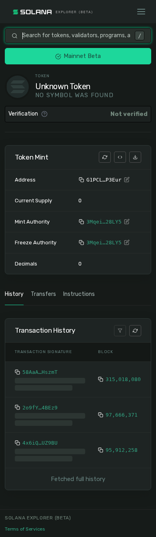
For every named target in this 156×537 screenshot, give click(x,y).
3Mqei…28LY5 (104, 222)
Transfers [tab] (43, 294)
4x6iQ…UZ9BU (40, 456)
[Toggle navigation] (141, 11)
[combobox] (76, 36)
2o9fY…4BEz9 (40, 420)
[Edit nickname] (127, 180)
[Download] (135, 157)
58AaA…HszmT (40, 372)
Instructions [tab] (79, 294)
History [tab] (14, 294)
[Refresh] (105, 157)
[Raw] (120, 157)
